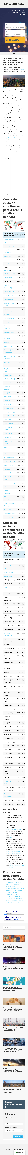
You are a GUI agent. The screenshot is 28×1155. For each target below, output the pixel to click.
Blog (2, 1148)
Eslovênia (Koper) (9, 473)
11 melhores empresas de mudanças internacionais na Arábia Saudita (14, 884)
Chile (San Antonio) (9, 274)
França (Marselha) (9, 332)
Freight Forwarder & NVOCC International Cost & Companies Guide (13, 1029)
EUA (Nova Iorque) (9, 513)
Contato (11, 1148)
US (4, 509)
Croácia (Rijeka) (8, 295)
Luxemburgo (7, 437)
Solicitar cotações (14, 40)
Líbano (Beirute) (8, 423)
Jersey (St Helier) (8, 404)
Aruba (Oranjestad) (9, 572)
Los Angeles (9, 509)
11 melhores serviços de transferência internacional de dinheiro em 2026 (13, 988)
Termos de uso (8, 1149)
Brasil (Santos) (8, 260)
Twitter (21, 1149)
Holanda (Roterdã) (9, 457)
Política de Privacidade (20, 1148)
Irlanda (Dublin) (8, 383)
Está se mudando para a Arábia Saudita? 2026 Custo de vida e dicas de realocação (15, 890)
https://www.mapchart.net (13, 829)
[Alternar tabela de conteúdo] (7, 194)
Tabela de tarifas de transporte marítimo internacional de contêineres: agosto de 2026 (13, 947)
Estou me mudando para (11, 1127)
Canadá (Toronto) (9, 264)
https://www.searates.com (13, 851)
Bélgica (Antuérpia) (9, 256)
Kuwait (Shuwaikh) (9, 416)
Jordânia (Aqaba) (8, 408)
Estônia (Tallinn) (8, 322)
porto (4, 132)
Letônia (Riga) (8, 419)
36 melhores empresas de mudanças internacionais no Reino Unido (13, 1090)
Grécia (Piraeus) (8, 346)
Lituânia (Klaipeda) (9, 433)
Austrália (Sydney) (9, 246)
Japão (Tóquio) (8, 400)
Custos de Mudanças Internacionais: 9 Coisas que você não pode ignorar (13, 1009)
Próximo (17, 1136)
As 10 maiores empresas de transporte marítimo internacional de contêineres (13, 1070)
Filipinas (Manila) (9, 465)
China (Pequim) (8, 278)
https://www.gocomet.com (13, 853)
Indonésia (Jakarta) (9, 379)
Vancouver (7, 270)
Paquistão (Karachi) (9, 461)
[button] (20, 235)
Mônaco (6, 454)
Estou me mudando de (10, 1121)
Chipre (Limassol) (9, 299)
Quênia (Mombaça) (9, 412)
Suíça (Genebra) (8, 487)
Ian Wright (21, 70)
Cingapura (7, 469)
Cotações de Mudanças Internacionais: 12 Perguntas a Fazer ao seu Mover (13, 1049)
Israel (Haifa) (7, 393)
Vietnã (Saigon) (8, 517)
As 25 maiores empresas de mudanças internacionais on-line (13, 968)
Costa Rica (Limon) (9, 292)
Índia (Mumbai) (8, 375)
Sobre (6, 1148)
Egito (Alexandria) (9, 318)
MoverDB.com (14, 4)
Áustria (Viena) (8, 576)
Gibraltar (6, 342)
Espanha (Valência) (9, 483)
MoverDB (12, 837)
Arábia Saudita (7, 88)
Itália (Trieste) (8, 397)
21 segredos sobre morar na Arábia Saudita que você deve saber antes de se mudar (14, 900)
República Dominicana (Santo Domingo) (9, 312)
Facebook (15, 1149)
